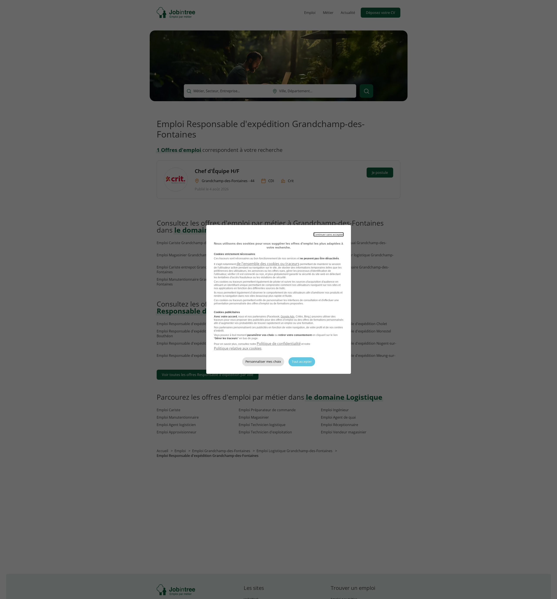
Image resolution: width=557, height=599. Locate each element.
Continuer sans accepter (328, 234)
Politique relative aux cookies (238, 348)
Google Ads (287, 316)
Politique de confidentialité (279, 343)
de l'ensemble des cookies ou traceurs (268, 263)
